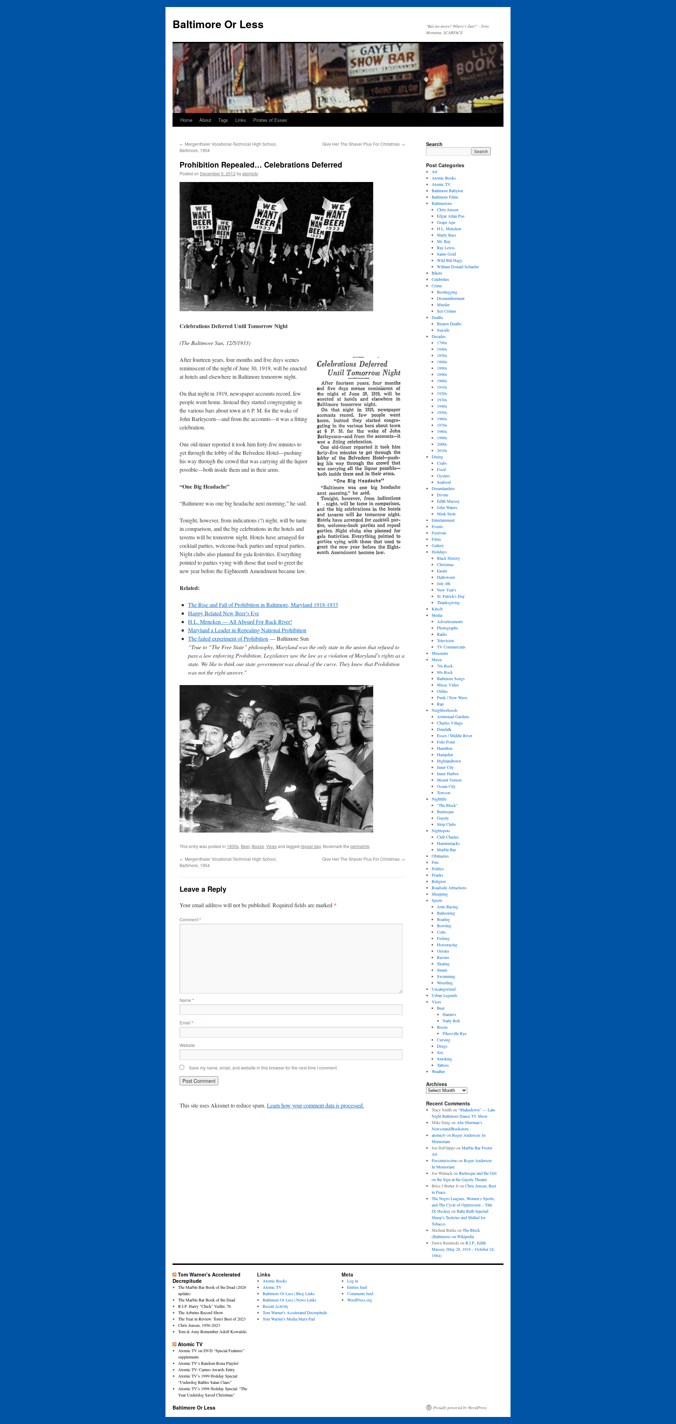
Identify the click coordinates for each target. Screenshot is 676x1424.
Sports (437, 900)
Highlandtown (449, 761)
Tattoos (443, 1065)
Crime (437, 285)
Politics (438, 868)
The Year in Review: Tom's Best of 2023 (212, 1319)
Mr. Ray (444, 241)
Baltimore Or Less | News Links (290, 1300)
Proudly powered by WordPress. (460, 1407)
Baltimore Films (445, 197)
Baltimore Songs (451, 678)
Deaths (437, 317)
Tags (223, 120)
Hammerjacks (448, 843)
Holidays (439, 551)
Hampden (445, 754)
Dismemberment (450, 298)
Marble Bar (446, 849)
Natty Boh (451, 1020)
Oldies (442, 691)
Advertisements (450, 621)
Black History (448, 558)
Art (434, 171)
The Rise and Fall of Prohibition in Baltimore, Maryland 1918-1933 (263, 604)
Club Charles (448, 837)
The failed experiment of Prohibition (228, 638)
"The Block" (447, 805)
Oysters (443, 475)
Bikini (437, 273)
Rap (440, 704)
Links (240, 120)
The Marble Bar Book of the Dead (206, 1300)
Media (437, 615)
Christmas (445, 564)
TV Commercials (451, 647)
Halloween (446, 577)
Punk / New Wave (452, 697)
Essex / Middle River (454, 735)
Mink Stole (446, 513)
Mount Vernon (449, 780)
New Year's (446, 589)
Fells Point (446, 742)
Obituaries (440, 856)
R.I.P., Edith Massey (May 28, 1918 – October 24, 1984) (463, 1249)
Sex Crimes (446, 311)
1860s (442, 361)
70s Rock (445, 666)
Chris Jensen (447, 209)
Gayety (443, 818)
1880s (442, 368)
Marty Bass (446, 235)
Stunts (442, 970)
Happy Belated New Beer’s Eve (223, 613)
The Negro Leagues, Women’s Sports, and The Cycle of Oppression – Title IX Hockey (463, 1205)
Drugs (442, 1046)
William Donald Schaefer (458, 266)
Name (187, 1000)
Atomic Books (444, 178)
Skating (443, 963)
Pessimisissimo (444, 1160)
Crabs (442, 463)
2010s (442, 450)
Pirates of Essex (270, 120)
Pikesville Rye (455, 1033)
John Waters (447, 507)
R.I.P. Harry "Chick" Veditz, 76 (204, 1306)
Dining (437, 456)
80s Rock (445, 672)
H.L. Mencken (449, 228)
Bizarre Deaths (449, 323)
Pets (435, 862)
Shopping (440, 894)
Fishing (443, 938)
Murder (443, 304)
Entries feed (357, 1287)
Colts (441, 932)
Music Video (448, 685)
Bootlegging (447, 292)
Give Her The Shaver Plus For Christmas (363, 144)
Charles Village (450, 723)
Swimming (446, 976)
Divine (442, 494)
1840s (442, 349)
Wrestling (445, 982)
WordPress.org (359, 1300)
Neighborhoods (445, 710)
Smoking (444, 1058)
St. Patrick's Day (451, 596)
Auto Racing (447, 906)
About (205, 120)
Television (445, 640)
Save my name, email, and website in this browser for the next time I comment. (263, 1068)
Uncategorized (444, 989)
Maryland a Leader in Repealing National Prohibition (247, 630)
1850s (442, 355)
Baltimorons (442, 203)
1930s (233, 846)
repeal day (311, 846)
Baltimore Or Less (218, 23)
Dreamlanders (443, 488)
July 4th (443, 583)
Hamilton (444, 748)
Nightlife (439, 799)
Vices (271, 846)
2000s (442, 444)
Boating (443, 919)
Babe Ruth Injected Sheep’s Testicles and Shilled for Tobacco (460, 1217)
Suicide (443, 330)
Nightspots (441, 830)
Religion (439, 881)
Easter (442, 570)
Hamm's (449, 1014)
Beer (245, 846)
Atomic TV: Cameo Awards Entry (206, 1369)
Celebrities (440, 279)
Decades (439, 336)
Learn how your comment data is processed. (315, 1105)
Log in (352, 1281)
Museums (440, 653)
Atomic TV (441, 184)
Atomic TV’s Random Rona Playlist (208, 1363)
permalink (359, 846)
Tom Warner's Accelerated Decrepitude (295, 1312)
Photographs (447, 628)
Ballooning (446, 913)
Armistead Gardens (453, 716)
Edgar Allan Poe (450, 216)
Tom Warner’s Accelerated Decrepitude (206, 1277)
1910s (442, 387)
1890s (442, 374)
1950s (442, 412)
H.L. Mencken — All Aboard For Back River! (240, 621)
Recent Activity (275, 1306)
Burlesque (445, 811)
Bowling (444, 925)
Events (437, 526)
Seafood (444, 482)
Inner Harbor (448, 773)
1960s (442, 418)
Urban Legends (444, 995)
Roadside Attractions (449, 887)
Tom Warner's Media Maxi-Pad (289, 1319)
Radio (442, 634)
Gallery (438, 545)
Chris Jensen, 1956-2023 (199, 1325)
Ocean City (446, 786)
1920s (442, 393)
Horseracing (447, 944)
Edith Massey (448, 501)
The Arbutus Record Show (200, 1312)
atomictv (250, 173)
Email (186, 1022)
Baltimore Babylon (447, 190)
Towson (443, 792)
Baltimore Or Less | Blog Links (289, 1293)
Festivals (439, 532)
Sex (440, 1052)
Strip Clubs (446, 824)
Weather (438, 1071)
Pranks (437, 875)
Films (436, 539)
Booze (258, 846)
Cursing (443, 1039)
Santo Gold (446, 254)
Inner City (445, 767)
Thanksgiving (448, 602)
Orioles (443, 951)
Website (187, 1045)
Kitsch (437, 608)
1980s (442, 431)
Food (441, 469)
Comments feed (360, 1293)
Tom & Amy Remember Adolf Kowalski (212, 1331)
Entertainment (443, 520)
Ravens (443, 957)
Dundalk (444, 729)
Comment (190, 919)
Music (437, 659)
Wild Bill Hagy (449, 260)
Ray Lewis (446, 247)
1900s (442, 380)
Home (186, 120)
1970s (442, 425)
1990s (442, 437)
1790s (442, 342)
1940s (442, 406)
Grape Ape (446, 222)
